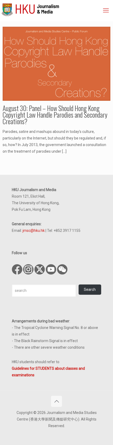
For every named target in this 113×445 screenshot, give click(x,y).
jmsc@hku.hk (34, 230)
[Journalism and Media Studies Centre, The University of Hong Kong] (57, 9)
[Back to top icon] (56, 401)
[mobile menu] (105, 10)
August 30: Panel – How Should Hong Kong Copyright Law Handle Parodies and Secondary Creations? (55, 114)
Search (90, 289)
